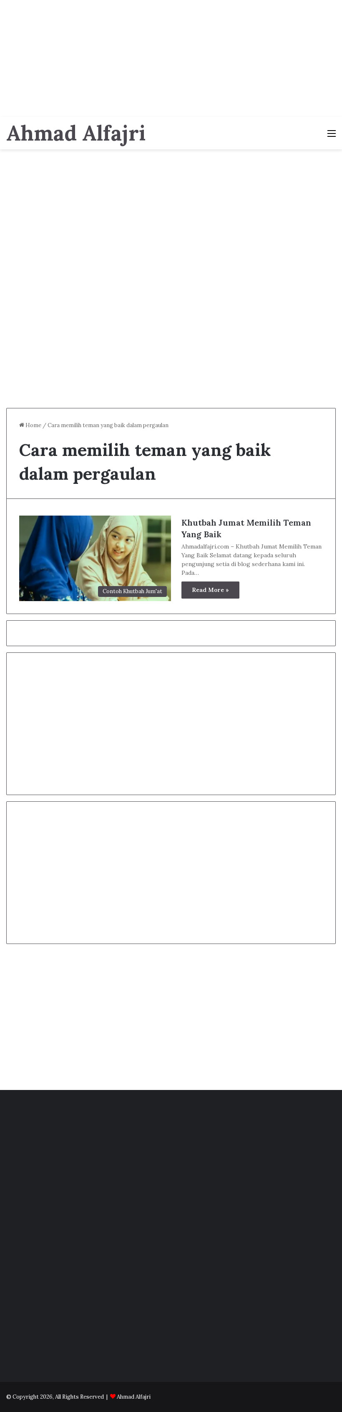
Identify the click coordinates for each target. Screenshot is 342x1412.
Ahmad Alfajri (134, 1396)
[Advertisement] (171, 58)
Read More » (210, 590)
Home (32, 425)
